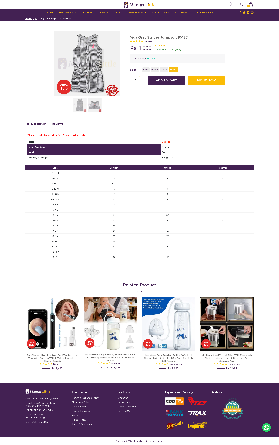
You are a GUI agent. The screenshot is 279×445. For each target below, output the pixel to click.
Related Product (139, 284)
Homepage (31, 18)
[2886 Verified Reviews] (232, 419)
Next (114, 63)
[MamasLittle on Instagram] (248, 12)
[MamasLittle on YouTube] (244, 12)
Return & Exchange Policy (85, 398)
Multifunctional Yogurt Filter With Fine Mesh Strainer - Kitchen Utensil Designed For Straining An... (227, 358)
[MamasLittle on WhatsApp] (252, 12)
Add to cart (166, 80)
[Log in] (241, 4)
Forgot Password (127, 406)
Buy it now (206, 80)
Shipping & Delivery (82, 402)
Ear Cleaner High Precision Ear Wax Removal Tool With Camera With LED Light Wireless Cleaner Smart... (52, 358)
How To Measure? (81, 411)
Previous (59, 63)
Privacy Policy (79, 419)
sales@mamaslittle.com (45, 403)
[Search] (231, 4)
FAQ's (75, 415)
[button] (137, 41)
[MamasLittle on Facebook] (240, 12)
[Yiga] (79, 105)
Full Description (36, 123)
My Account (124, 402)
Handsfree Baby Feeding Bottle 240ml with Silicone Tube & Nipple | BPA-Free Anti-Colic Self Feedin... (169, 358)
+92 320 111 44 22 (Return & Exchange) (36, 416)
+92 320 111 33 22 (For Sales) (39, 410)
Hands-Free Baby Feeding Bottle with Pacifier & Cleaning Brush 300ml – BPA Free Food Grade (110, 357)
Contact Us (124, 411)
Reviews (57, 123)
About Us (123, 398)
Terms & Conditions (82, 424)
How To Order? (79, 406)
